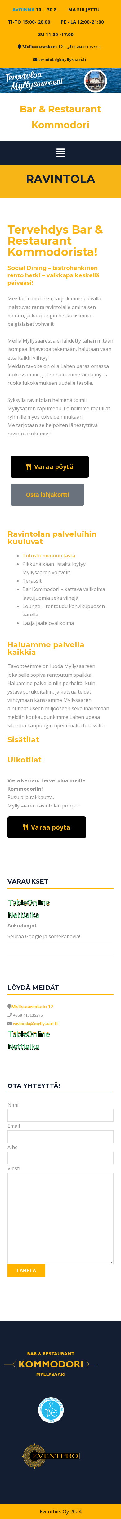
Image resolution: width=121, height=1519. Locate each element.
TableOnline (29, 902)
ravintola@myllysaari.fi (61, 59)
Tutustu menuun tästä (48, 555)
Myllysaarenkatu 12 (42, 46)
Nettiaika (23, 915)
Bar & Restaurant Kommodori (60, 117)
